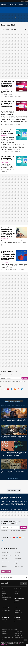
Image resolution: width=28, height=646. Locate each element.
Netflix (16, 563)
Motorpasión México (19, 637)
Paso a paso (13, 509)
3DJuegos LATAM (18, 631)
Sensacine (16, 600)
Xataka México (5, 631)
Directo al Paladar (6, 610)
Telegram (11, 389)
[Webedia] (24, 1)
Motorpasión (17, 610)
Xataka (3, 591)
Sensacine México (18, 633)
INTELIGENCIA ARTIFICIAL (16, 4)
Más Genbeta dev (13, 478)
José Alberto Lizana (10, 246)
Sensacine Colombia (19, 635)
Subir (22, 583)
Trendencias (4, 619)
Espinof (16, 602)
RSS (15, 389)
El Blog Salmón (17, 619)
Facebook (5, 389)
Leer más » (11, 94)
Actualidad (4, 89)
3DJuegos (16, 591)
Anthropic (20, 29)
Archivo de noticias (14, 490)
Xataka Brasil (4, 633)
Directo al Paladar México (7, 637)
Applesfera (4, 595)
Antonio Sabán (9, 96)
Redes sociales (5, 561)
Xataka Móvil (4, 593)
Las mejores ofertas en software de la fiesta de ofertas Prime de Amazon (7, 84)
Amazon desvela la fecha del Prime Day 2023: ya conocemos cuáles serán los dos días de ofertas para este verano (8, 255)
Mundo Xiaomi (5, 599)
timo (3, 563)
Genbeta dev (14, 401)
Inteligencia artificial (6, 555)
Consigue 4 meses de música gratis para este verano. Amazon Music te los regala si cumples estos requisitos (8, 232)
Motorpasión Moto (18, 612)
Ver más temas (6, 571)
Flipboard (18, 389)
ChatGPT (14, 29)
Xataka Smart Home (6, 597)
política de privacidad (20, 381)
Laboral (16, 561)
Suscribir (24, 378)
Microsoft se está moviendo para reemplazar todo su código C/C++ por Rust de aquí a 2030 (13, 437)
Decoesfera (4, 621)
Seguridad (4, 558)
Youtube (8, 389)
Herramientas (17, 555)
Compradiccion (5, 623)
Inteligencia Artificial (19, 566)
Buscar (26, 577)
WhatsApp (4, 566)
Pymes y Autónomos (19, 621)
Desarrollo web (6, 405)
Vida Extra (16, 593)
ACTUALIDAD (4, 4)
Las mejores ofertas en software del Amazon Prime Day (7, 131)
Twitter (1, 389)
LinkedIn (22, 389)
